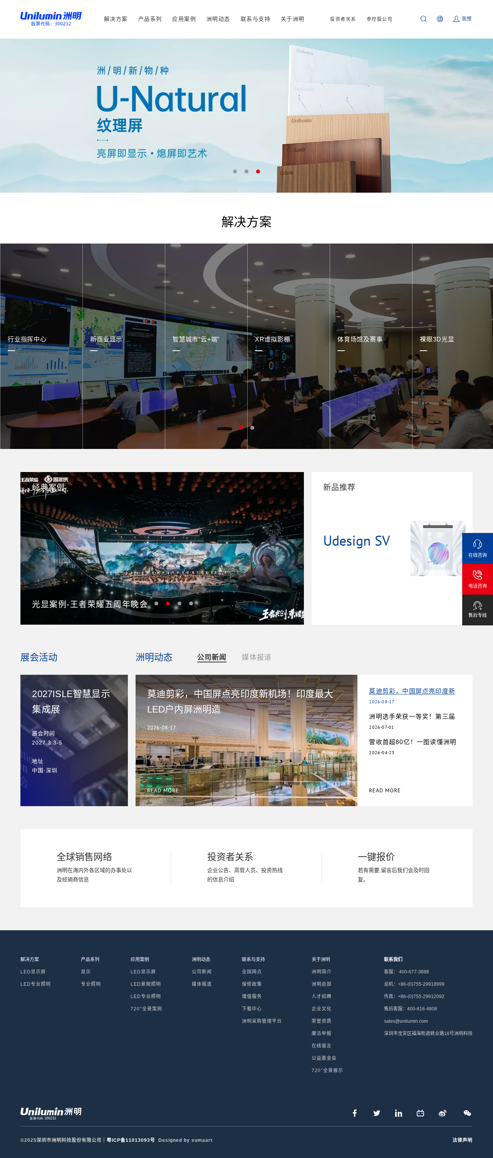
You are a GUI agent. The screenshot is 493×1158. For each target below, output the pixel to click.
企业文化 (322, 1009)
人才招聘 (322, 996)
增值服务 (252, 996)
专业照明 (91, 984)
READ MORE (385, 790)
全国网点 (252, 972)
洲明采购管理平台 (262, 1021)
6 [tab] (191, 603)
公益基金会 (324, 1058)
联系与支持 (256, 19)
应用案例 (184, 19)
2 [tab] (246, 171)
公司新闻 (212, 657)
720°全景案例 (146, 1009)
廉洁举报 (322, 1033)
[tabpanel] (246, 116)
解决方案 (116, 19)
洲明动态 (218, 19)
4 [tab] (168, 603)
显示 (86, 972)
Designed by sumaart (185, 1140)
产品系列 (150, 19)
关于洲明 (293, 19)
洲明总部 (322, 984)
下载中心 (252, 1009)
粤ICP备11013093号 (131, 1140)
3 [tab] (258, 171)
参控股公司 (380, 19)
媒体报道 (257, 657)
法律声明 (463, 1140)
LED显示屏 (33, 972)
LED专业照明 (35, 984)
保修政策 (252, 984)
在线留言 (322, 1046)
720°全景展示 (327, 1070)
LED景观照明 (146, 984)
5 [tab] (179, 603)
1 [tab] (235, 171)
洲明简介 (322, 972)
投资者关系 (343, 19)
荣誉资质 (322, 1021)
